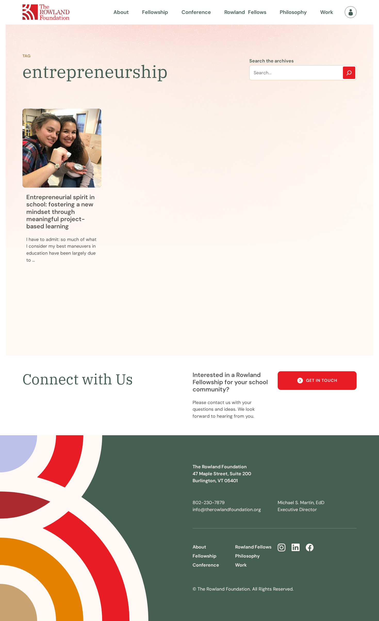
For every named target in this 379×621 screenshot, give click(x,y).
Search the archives (271, 61)
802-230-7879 (209, 502)
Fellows (245, 12)
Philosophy (293, 12)
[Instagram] (281, 547)
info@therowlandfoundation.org (227, 509)
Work (326, 12)
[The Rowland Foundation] (45, 12)
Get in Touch (321, 380)
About (121, 12)
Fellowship (155, 12)
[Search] (349, 73)
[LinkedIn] (296, 547)
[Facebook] (310, 547)
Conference (196, 12)
